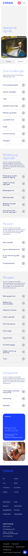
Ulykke (5, 492)
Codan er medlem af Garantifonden (12, 552)
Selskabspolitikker (20, 546)
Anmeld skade (6, 502)
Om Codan (17, 510)
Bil (4, 479)
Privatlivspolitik (15, 544)
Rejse (16, 483)
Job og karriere (18, 506)
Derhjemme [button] (20, 61)
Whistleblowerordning (8, 546)
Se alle (16, 492)
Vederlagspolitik (7, 549)
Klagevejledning (7, 510)
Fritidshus (6, 487)
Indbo (16, 479)
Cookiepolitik (6, 544)
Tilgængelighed (18, 514)
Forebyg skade (6, 514)
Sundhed (17, 487)
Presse (15, 502)
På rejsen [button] (8, 61)
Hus (4, 483)
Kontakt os (5, 506)
